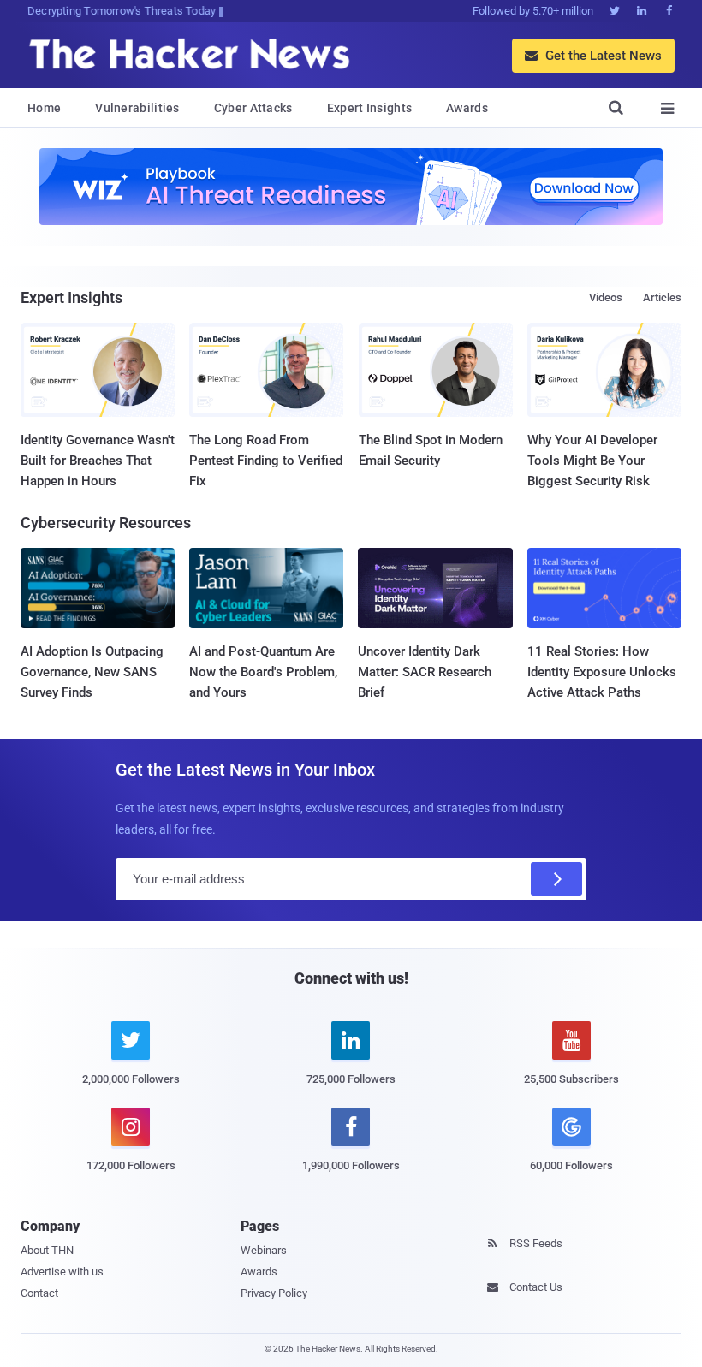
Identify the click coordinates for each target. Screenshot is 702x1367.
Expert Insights (370, 108)
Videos (605, 297)
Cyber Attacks (253, 108)
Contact (39, 1293)
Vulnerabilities (137, 108)
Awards (467, 108)
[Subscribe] (556, 879)
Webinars (264, 1250)
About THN (47, 1250)
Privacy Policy (274, 1293)
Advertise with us (62, 1271)
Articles (662, 297)
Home (44, 108)
